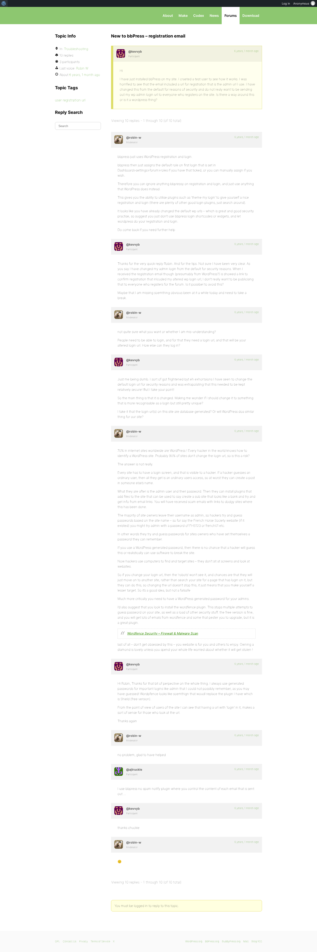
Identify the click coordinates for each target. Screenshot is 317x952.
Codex (198, 15)
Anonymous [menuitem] (301, 3)
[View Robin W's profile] (118, 139)
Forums (230, 15)
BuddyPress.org (231, 941)
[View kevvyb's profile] (120, 53)
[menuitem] (4, 3)
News (214, 15)
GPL (57, 941)
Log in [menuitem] (286, 3)
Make (183, 15)
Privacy (83, 941)
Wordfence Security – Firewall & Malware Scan (162, 633)
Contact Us (69, 941)
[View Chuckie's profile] (118, 771)
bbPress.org (77, 15)
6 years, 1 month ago (246, 51)
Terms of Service (100, 941)
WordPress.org (193, 941)
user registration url (70, 100)
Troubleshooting (76, 49)
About (168, 15)
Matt (246, 941)
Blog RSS (256, 941)
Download (250, 15)
